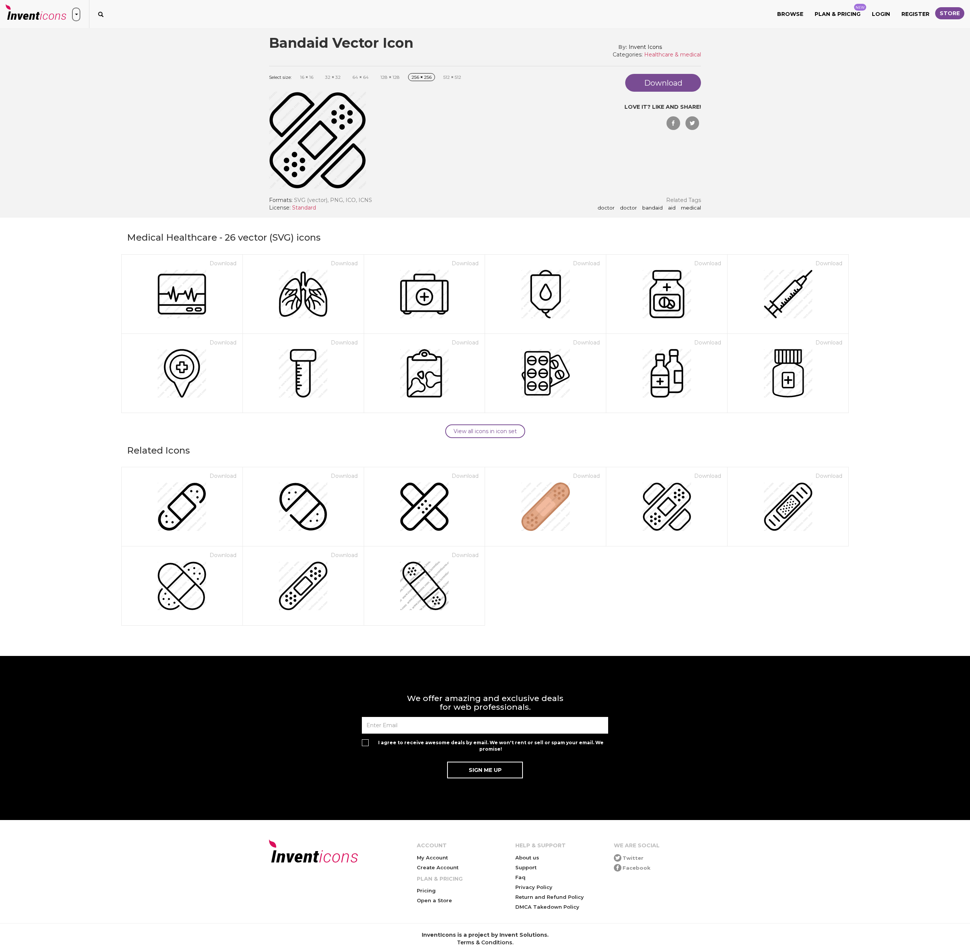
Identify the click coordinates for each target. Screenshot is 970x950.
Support (526, 867)
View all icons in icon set (485, 431)
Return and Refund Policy (549, 897)
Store (950, 13)
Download (223, 263)
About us (527, 858)
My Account (432, 858)
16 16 (306, 77)
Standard (304, 207)
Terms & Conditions (484, 942)
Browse (790, 14)
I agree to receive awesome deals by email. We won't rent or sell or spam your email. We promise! (491, 746)
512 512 (452, 77)
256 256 (421, 77)
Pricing (426, 890)
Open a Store (434, 900)
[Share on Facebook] (673, 123)
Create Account (437, 867)
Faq (520, 877)
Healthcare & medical (672, 54)
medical (691, 208)
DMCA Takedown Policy (547, 907)
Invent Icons (645, 47)
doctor (606, 208)
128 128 (390, 77)
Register (915, 14)
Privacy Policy (533, 887)
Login (881, 14)
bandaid (652, 208)
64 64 (360, 77)
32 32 (333, 77)
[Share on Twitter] (692, 123)
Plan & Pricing (840, 11)
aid (672, 208)
